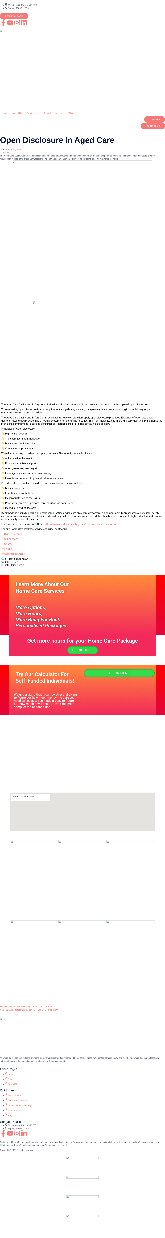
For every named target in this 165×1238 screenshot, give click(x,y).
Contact (9, 544)
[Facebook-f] (3, 22)
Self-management (14, 553)
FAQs (70, 113)
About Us (17, 113)
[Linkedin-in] (24, 1133)
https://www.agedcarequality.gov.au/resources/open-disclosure (81, 524)
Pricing (8, 548)
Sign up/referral (13, 534)
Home (5, 113)
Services (31, 113)
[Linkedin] (24, 22)
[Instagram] (17, 22)
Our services (11, 538)
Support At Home (51, 113)
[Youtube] (10, 22)
